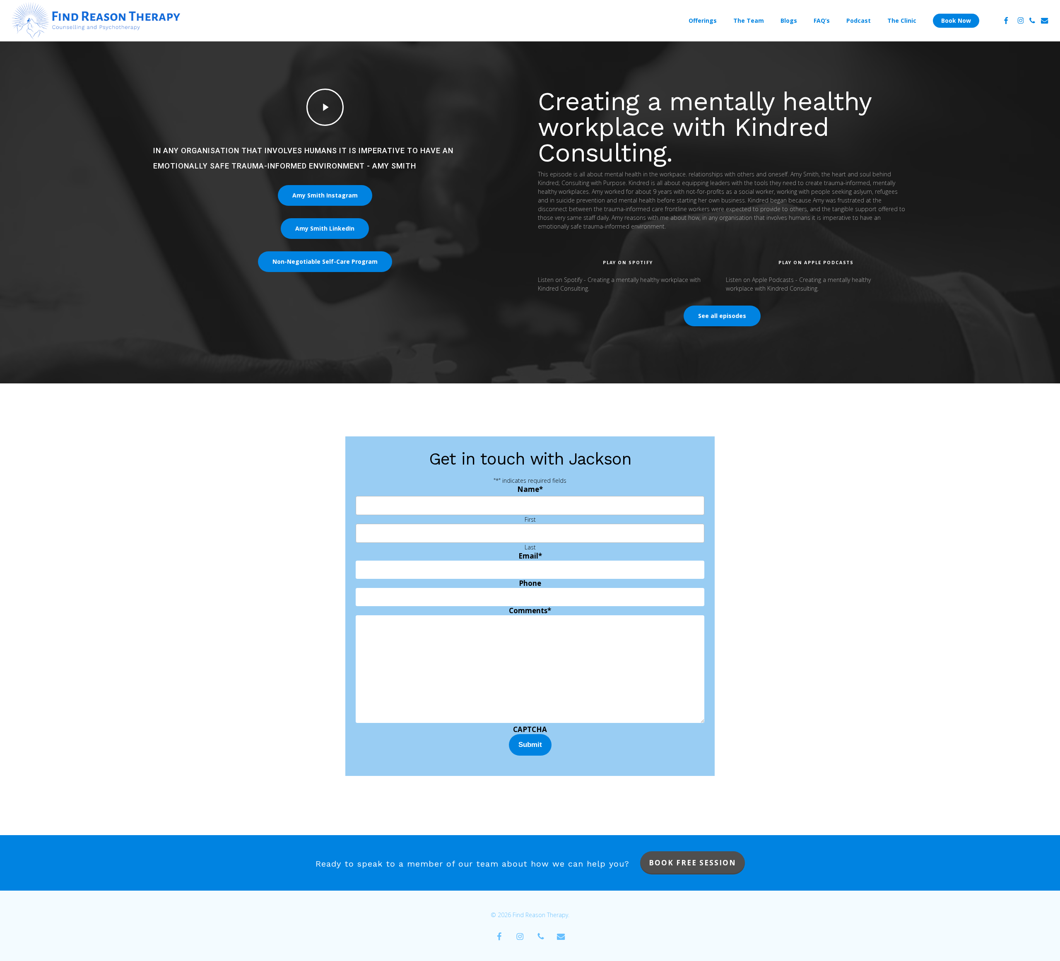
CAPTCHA (530, 729)
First (530, 519)
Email (530, 556)
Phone (530, 583)
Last (530, 547)
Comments (530, 610)
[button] (325, 195)
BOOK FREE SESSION (692, 862)
